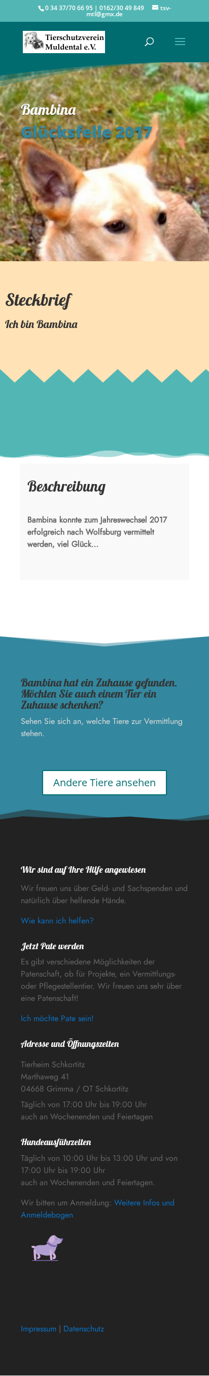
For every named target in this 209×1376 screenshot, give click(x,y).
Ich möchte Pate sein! (57, 1018)
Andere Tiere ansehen (104, 782)
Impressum (38, 1328)
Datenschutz (83, 1328)
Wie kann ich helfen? (57, 920)
